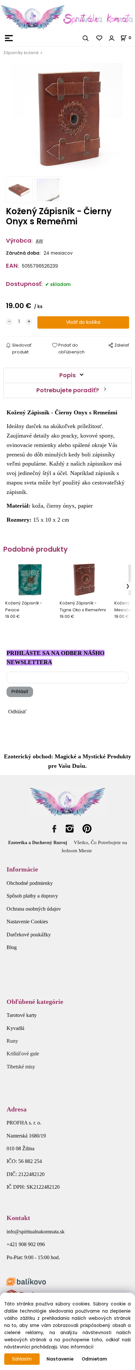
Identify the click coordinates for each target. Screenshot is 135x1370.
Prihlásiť (19, 692)
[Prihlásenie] (111, 38)
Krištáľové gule (23, 1053)
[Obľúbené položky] (99, 38)
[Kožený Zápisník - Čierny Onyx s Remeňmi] (67, 118)
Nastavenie (60, 1359)
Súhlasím (22, 1359)
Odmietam (94, 1359)
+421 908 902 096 (26, 1244)
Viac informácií (76, 1347)
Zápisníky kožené (21, 52)
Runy (12, 1041)
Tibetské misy (21, 1066)
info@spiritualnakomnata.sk (36, 1231)
